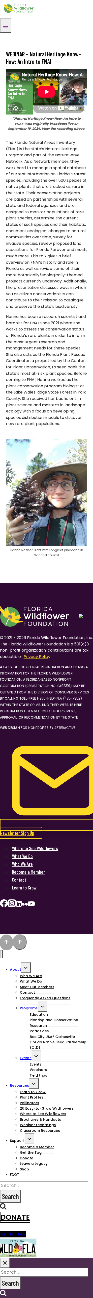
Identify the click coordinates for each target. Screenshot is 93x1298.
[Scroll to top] (6, 942)
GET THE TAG (13, 1234)
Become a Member (28, 872)
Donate (15, 1217)
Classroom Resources (40, 1130)
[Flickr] (25, 905)
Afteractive (65, 727)
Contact (19, 880)
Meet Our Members (37, 987)
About (15, 969)
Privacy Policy (37, 656)
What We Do (22, 856)
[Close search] (5, 1263)
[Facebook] (4, 905)
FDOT (14, 1174)
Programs (29, 1008)
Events (25, 1057)
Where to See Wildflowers (35, 848)
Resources (19, 1085)
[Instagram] (12, 905)
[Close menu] (1, 954)
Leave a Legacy (34, 1163)
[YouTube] (31, 905)
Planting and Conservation (54, 1020)
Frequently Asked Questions (45, 998)
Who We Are (22, 864)
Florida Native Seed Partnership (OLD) (58, 1045)
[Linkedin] (19, 905)
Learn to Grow (24, 887)
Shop (24, 1169)
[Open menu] (5, 25)
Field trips (38, 1075)
